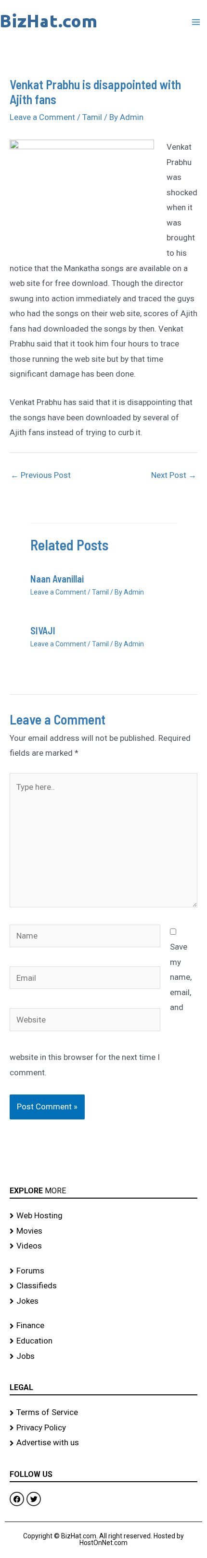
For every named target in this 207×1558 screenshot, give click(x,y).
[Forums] (103, 1271)
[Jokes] (103, 1301)
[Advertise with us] (103, 1443)
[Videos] (103, 1246)
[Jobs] (103, 1356)
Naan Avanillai (57, 578)
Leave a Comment (42, 117)
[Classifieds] (103, 1286)
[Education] (103, 1341)
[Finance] (103, 1325)
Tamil (92, 117)
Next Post (173, 475)
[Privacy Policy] (103, 1428)
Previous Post (41, 475)
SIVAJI (42, 630)
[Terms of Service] (103, 1412)
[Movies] (103, 1231)
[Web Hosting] (103, 1216)
